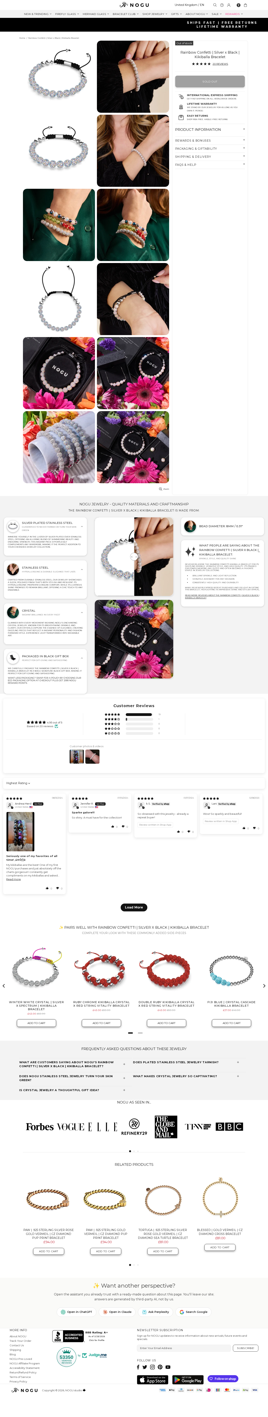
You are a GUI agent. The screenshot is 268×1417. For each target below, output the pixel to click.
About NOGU (18, 1336)
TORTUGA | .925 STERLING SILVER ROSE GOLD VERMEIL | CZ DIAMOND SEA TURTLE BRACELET (163, 1234)
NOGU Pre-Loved (21, 1358)
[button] (112, 714)
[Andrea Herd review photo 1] (34, 831)
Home (22, 38)
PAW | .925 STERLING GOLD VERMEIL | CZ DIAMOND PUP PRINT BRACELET (105, 1234)
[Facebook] (138, 1367)
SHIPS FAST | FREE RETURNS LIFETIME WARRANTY (135, 24)
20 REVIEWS (220, 63)
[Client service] (222, 5)
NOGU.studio (134, 5)
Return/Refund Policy (23, 1372)
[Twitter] (144, 1367)
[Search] (215, 5)
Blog (13, 1354)
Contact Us (17, 1345)
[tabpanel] (39, 1126)
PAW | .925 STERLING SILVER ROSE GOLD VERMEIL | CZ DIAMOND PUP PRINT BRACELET (48, 1234)
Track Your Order (20, 1340)
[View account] (229, 5)
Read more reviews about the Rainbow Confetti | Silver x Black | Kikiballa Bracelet (222, 596)
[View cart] (246, 5)
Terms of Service (20, 1377)
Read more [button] (13, 879)
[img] (14, 798)
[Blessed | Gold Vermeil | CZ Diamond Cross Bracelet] (219, 1199)
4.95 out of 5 (54, 722)
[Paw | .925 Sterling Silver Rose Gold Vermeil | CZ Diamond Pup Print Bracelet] (48, 1199)
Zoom (166, 489)
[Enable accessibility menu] (239, 5)
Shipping (15, 1349)
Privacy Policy (18, 1381)
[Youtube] (167, 1367)
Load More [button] (134, 907)
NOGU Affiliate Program (25, 1363)
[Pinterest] (160, 1367)
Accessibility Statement (25, 1367)
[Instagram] (152, 1367)
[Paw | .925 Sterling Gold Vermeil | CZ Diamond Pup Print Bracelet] (105, 1199)
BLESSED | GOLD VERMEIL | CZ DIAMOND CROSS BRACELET (220, 1232)
